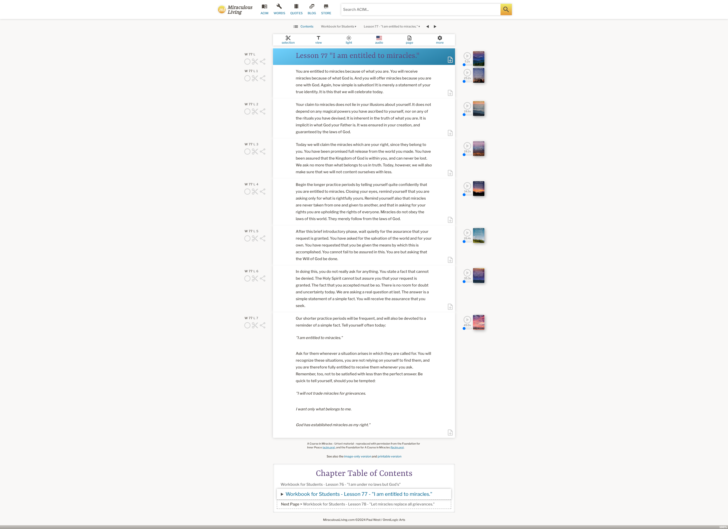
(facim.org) (397, 447)
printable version (389, 456)
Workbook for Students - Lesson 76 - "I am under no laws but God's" (341, 484)
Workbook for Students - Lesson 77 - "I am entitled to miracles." (359, 494)
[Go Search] (506, 9)
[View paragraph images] (478, 58)
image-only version (357, 456)
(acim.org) (328, 447)
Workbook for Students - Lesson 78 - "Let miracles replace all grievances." (369, 504)
